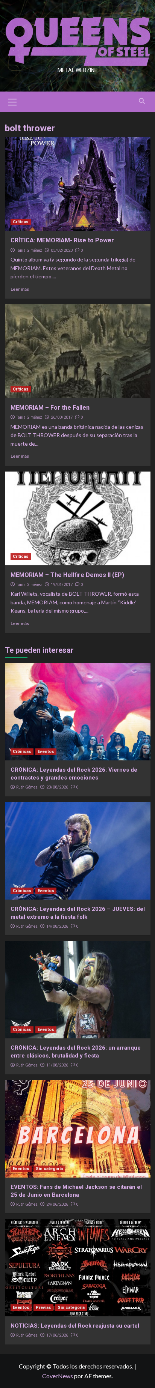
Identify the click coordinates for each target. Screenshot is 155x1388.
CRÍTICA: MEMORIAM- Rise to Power (62, 240)
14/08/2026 (57, 926)
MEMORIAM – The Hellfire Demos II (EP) (67, 574)
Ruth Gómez (27, 787)
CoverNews (57, 1375)
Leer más (20, 289)
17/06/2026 (57, 1335)
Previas (43, 1307)
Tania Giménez (29, 250)
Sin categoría (49, 1168)
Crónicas (22, 751)
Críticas (21, 221)
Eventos (46, 751)
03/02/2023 (62, 250)
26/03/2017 (62, 417)
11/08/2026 (57, 1065)
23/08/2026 (57, 787)
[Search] (142, 101)
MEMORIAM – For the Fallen (50, 407)
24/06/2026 (57, 1204)
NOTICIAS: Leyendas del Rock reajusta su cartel (75, 1325)
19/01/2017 (62, 584)
